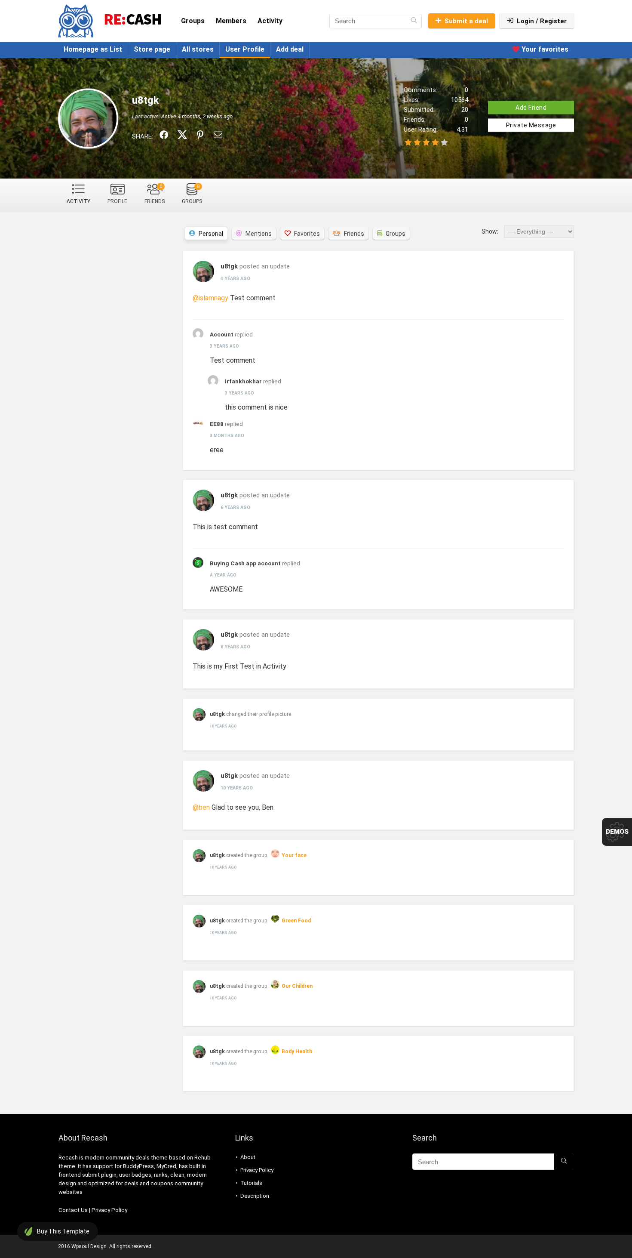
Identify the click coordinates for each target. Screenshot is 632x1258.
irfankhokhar (243, 381)
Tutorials (251, 1183)
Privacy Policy (109, 1210)
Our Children (297, 986)
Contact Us (73, 1210)
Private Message (531, 124)
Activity (270, 21)
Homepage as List (93, 49)
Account (221, 334)
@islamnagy (210, 298)
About (247, 1157)
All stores (198, 49)
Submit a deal (466, 21)
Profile (117, 201)
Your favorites (544, 49)
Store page (152, 49)
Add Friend (530, 107)
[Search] (414, 21)
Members (231, 21)
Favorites (307, 233)
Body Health (297, 1051)
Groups (193, 21)
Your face (294, 855)
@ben (201, 807)
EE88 (217, 423)
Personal (211, 233)
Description (254, 1196)
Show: (490, 231)
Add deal (290, 49)
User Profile (244, 49)
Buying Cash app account (245, 563)
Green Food (296, 921)
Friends (154, 194)
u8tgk (229, 266)
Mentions (258, 233)
